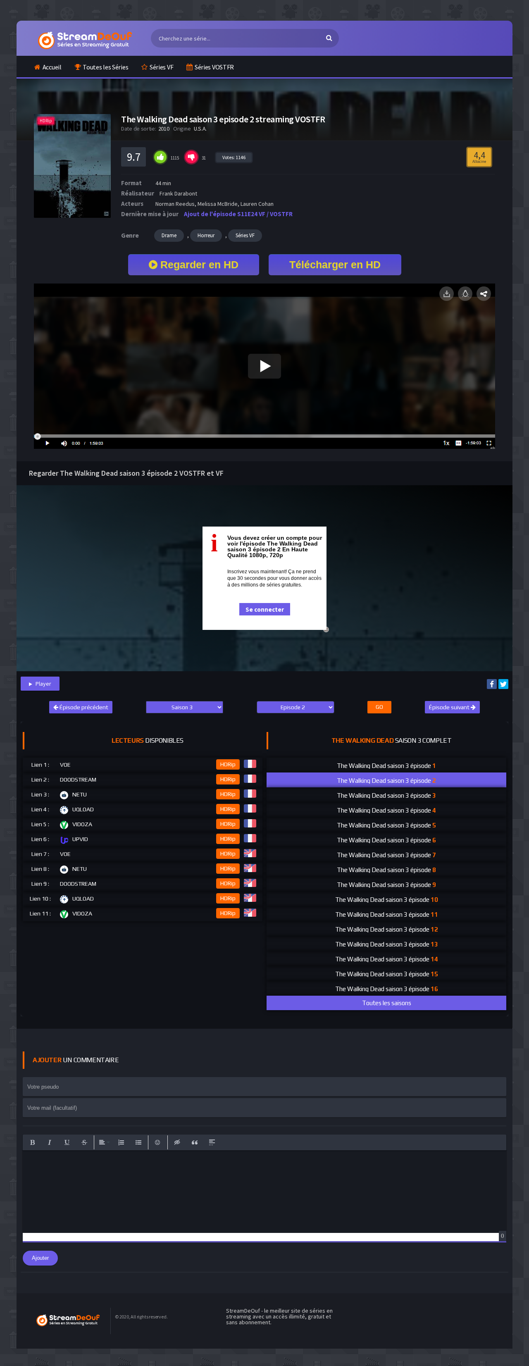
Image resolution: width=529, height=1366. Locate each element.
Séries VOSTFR (214, 67)
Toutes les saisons (386, 1002)
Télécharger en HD (335, 264)
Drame (169, 235)
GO (379, 707)
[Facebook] (492, 684)
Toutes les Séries (105, 67)
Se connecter (264, 609)
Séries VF (161, 67)
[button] (32, 1142)
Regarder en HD (197, 264)
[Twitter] (503, 684)
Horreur (206, 235)
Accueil (52, 67)
